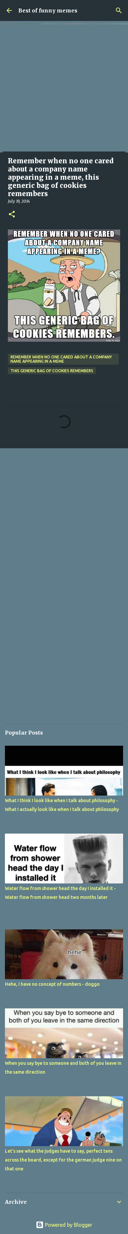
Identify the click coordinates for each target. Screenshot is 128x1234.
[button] (12, 214)
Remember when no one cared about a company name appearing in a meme (61, 359)
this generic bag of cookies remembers (52, 371)
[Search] (119, 10)
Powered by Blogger (68, 1225)
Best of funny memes (47, 10)
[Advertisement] (64, 88)
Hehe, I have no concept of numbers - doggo (52, 984)
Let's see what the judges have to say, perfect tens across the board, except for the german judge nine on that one (63, 1159)
